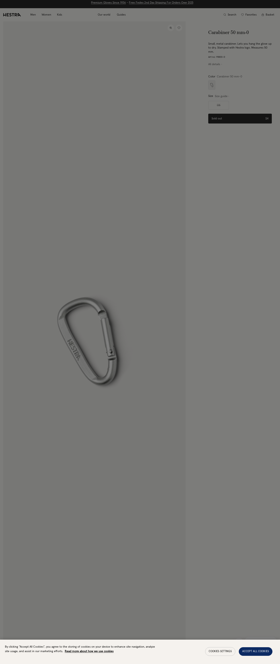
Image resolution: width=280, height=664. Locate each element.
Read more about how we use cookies (89, 651)
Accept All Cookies (255, 651)
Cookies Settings (220, 651)
